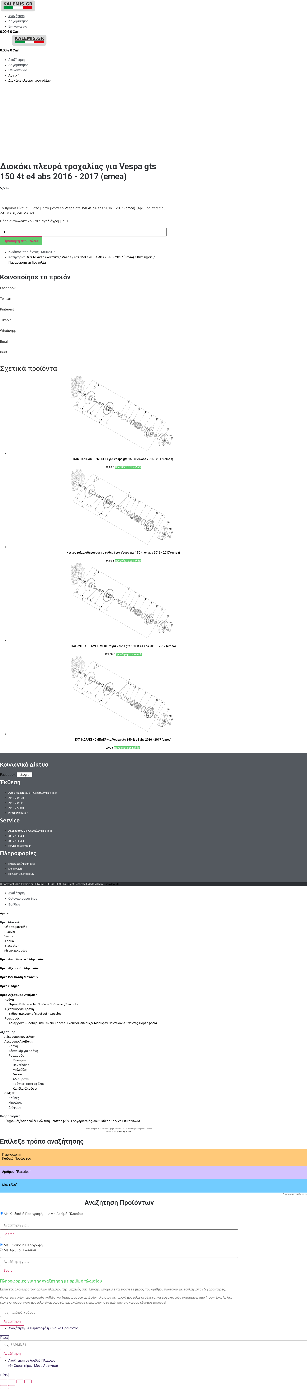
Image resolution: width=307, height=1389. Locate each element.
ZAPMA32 (25, 213)
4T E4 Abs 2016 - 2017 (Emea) (111, 257)
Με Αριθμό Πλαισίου (67, 1213)
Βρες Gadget (9, 986)
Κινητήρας (145, 257)
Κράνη (9, 999)
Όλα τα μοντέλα (15, 927)
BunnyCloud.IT (112, 884)
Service (116, 1121)
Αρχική (5, 913)
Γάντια (49, 1023)
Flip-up (14, 1004)
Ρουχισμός (12, 1018)
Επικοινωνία (131, 1121)
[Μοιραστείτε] (11, 1381)
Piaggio (9, 931)
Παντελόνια (117, 1023)
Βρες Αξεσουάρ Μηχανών (19, 968)
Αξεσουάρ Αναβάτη (18, 1041)
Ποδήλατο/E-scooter (64, 1004)
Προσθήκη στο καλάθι (21, 241)
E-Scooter (11, 945)
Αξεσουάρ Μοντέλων (19, 1036)
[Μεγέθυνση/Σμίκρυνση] (28, 1381)
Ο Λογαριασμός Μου (84, 1121)
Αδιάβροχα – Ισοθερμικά (26, 1023)
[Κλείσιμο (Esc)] (3, 1381)
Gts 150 (80, 257)
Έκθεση (104, 1121)
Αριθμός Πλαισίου (16, 1172)
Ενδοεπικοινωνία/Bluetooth (29, 1013)
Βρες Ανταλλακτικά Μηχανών (22, 959)
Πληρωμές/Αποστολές (20, 1121)
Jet (34, 1004)
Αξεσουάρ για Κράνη (19, 1009)
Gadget (9, 1093)
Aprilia (9, 941)
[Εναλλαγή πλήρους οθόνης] (19, 1381)
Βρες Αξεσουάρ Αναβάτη (18, 995)
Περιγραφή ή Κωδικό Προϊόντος (16, 1157)
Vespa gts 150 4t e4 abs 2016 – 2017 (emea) (100, 208)
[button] (119, 290)
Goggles (55, 1013)
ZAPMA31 (7, 213)
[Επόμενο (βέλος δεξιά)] (11, 1387)
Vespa (66, 257)
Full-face (25, 1004)
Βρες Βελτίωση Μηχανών (19, 977)
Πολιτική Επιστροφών (53, 1121)
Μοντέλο (9, 1185)
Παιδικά (43, 1004)
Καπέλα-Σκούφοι (67, 1023)
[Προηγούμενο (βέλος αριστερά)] (3, 1387)
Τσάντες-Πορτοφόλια (141, 1023)
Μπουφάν (101, 1023)
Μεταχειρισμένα (15, 950)
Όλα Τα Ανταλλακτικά (42, 257)
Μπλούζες (87, 1023)
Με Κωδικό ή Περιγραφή (23, 1213)
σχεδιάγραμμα (53, 221)
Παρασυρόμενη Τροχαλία (27, 262)
